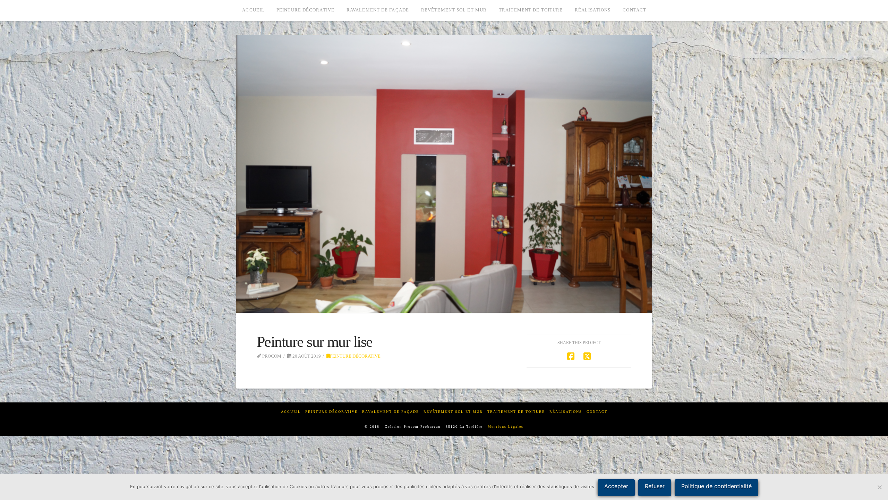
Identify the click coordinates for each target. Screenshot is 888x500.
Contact (597, 412)
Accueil (291, 412)
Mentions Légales (505, 426)
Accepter (616, 486)
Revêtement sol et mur (453, 412)
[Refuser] (879, 487)
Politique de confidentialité (716, 486)
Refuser (655, 486)
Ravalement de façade (390, 412)
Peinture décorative (355, 356)
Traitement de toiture (516, 412)
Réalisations (565, 412)
